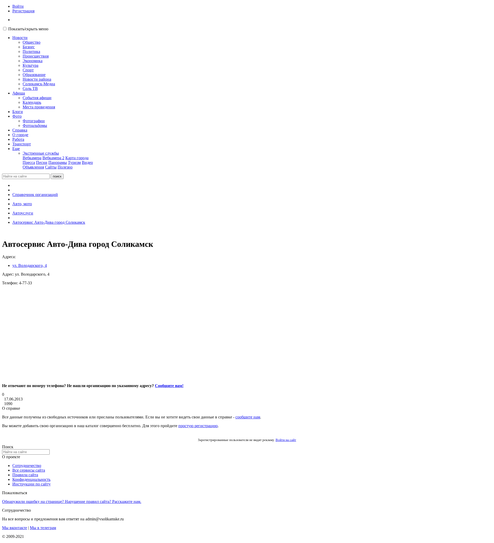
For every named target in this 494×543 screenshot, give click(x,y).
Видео (87, 162)
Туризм (74, 162)
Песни (41, 162)
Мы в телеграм (43, 528)
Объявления (33, 167)
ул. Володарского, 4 (29, 265)
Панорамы (57, 162)
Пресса (29, 162)
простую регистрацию (198, 426)
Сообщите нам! (169, 385)
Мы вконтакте (14, 528)
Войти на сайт (286, 440)
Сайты (51, 167)
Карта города (77, 158)
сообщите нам (247, 417)
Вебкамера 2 (53, 158)
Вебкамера (32, 158)
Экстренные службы (41, 153)
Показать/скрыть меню (28, 29)
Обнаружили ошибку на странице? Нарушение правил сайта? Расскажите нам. (71, 501)
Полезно (65, 167)
